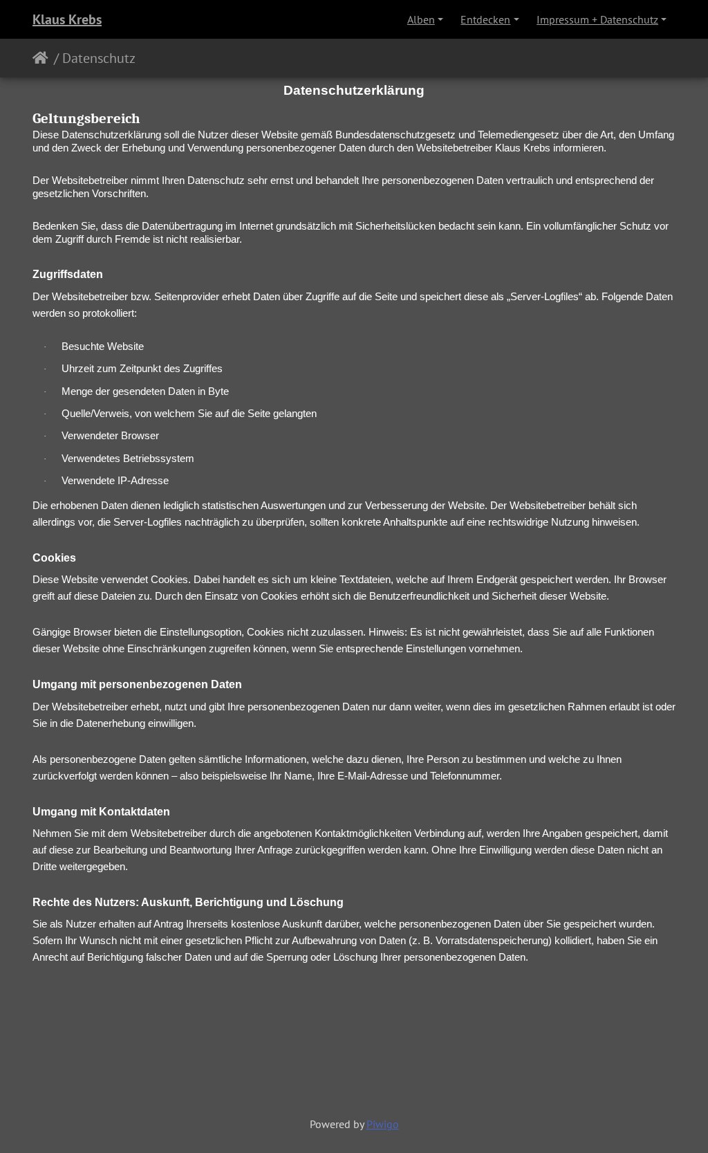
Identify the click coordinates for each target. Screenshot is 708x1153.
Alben (421, 19)
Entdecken (485, 19)
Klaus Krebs (67, 19)
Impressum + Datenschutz (597, 19)
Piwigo (382, 1124)
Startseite (43, 58)
